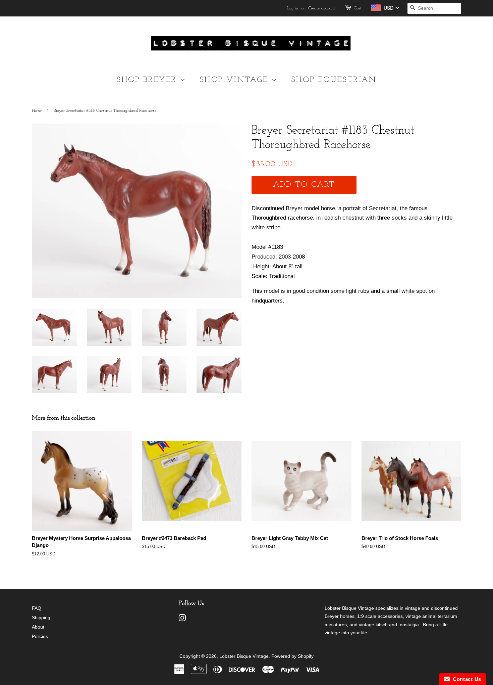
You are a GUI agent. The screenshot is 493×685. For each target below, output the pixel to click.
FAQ (36, 608)
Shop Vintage (235, 80)
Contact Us (465, 679)
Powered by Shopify (292, 656)
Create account (321, 8)
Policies (40, 636)
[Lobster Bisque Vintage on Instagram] (182, 619)
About (38, 627)
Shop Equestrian (334, 80)
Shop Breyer (148, 80)
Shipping (41, 617)
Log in (292, 8)
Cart (358, 8)
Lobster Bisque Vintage (244, 656)
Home (37, 110)
